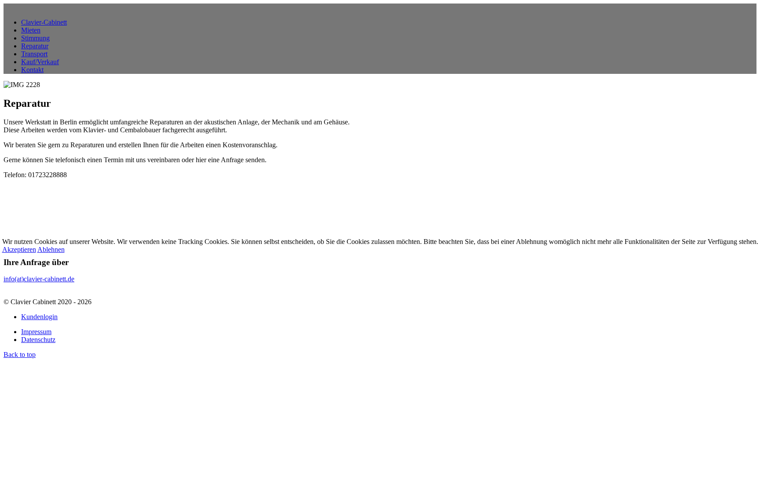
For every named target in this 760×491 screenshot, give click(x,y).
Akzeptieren (19, 249)
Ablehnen (51, 249)
